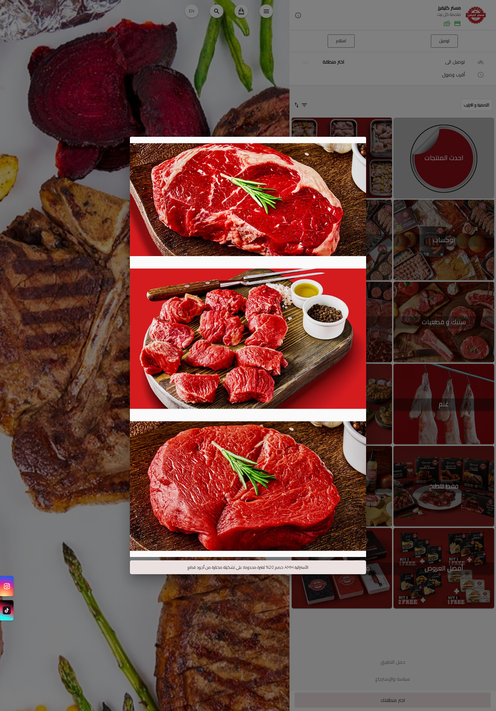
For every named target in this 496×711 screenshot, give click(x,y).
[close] (246, 147)
